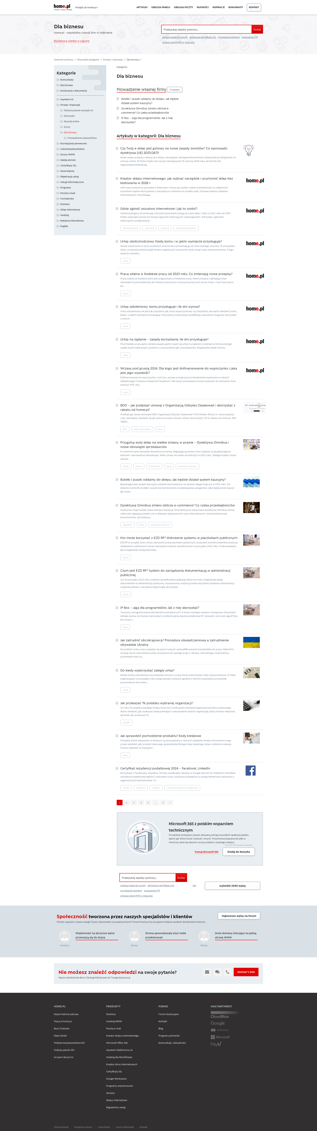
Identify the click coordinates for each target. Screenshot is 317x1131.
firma (160, 429)
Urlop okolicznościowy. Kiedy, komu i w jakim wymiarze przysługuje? (171, 241)
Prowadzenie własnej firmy (141, 89)
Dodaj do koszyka (238, 851)
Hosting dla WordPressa (119, 1057)
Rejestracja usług (69, 176)
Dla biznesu (66, 85)
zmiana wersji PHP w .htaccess (178, 42)
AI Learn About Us (63, 1057)
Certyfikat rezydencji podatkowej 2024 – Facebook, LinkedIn (165, 768)
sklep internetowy (142, 429)
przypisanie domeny (229, 37)
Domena (111, 1014)
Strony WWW (67, 154)
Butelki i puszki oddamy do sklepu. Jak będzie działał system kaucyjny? (173, 479)
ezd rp (126, 557)
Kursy (67, 126)
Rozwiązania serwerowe (73, 143)
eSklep (126, 466)
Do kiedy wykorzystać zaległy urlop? (147, 670)
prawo (126, 293)
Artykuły (142, 7)
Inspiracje (218, 7)
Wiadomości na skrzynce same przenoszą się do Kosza (95, 935)
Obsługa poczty (183, 7)
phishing (165, 228)
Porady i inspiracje (70, 104)
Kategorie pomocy (83, 1126)
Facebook (140, 787)
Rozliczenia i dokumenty (73, 90)
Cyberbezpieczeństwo (72, 148)
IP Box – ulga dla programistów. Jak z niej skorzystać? (159, 607)
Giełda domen (68, 159)
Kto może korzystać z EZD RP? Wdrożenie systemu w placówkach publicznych (179, 537)
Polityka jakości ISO (64, 1049)
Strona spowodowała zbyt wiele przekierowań (165, 935)
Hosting (64, 215)
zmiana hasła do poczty (175, 37)
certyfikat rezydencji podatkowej (182, 787)
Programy (65, 187)
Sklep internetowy (70, 209)
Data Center (60, 1035)
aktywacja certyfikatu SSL (203, 37)
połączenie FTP (250, 37)
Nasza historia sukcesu (66, 1014)
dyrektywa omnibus (187, 466)
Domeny (65, 204)
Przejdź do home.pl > (86, 7)
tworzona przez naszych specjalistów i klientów (124, 916)
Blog (160, 1028)
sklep (125, 755)
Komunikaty (235, 7)
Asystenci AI (66, 99)
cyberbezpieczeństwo (186, 228)
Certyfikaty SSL (68, 165)
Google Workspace (116, 1078)
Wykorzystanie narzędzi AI (78, 110)
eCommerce (154, 466)
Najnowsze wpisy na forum (239, 916)
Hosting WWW (114, 1021)
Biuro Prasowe (61, 1028)
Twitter (126, 787)
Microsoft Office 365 (117, 1042)
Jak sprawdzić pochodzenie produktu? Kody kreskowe (160, 735)
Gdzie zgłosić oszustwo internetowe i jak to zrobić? (158, 208)
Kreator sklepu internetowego (122, 1035)
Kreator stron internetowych (121, 1064)
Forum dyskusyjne (168, 1014)
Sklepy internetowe (116, 1100)
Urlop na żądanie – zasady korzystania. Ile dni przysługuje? (164, 339)
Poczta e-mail (67, 192)
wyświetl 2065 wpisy (232, 885)
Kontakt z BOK (246, 971)
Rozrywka (69, 115)
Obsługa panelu (160, 7)
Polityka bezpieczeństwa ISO (69, 1042)
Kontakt (254, 7)
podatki (126, 722)
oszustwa (149, 228)
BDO (125, 429)
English (64, 226)
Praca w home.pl (63, 1021)
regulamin (127, 524)
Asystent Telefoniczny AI (119, 1049)
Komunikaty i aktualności (172, 1042)
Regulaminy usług (115, 1107)
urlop (125, 260)
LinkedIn (156, 787)
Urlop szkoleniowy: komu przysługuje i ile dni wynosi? (160, 306)
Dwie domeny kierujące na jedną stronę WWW (235, 935)
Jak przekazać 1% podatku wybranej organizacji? (156, 703)
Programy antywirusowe (119, 1085)
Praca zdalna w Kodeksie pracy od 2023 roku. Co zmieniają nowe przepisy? (176, 273)
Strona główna (61, 1126)
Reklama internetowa (72, 220)
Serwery (110, 1092)
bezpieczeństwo (130, 228)
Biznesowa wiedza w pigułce (71, 41)
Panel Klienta (67, 170)
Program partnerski (169, 1035)
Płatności (203, 7)
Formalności (67, 198)
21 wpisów (175, 89)
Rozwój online (71, 121)
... (155, 802)
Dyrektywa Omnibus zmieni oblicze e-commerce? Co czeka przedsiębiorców (177, 505)
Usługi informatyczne (72, 181)
